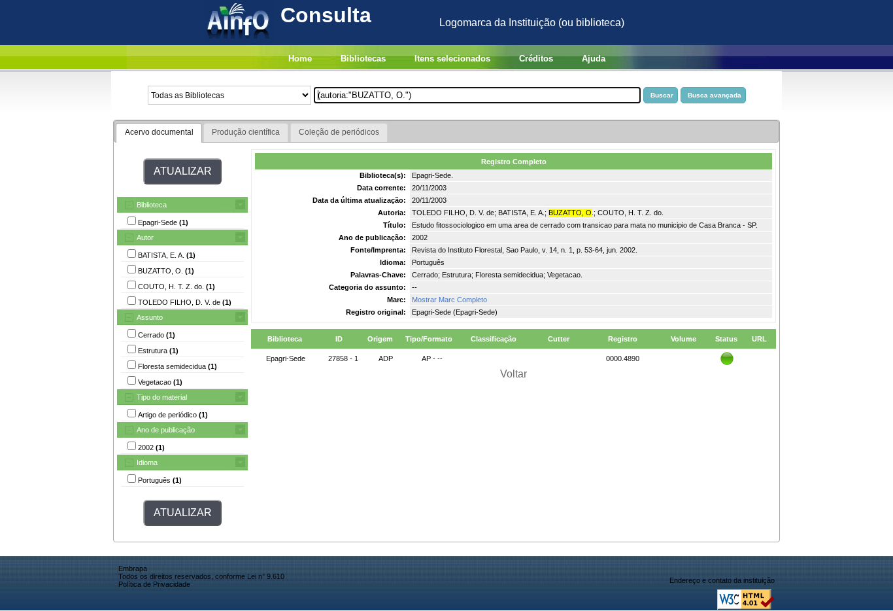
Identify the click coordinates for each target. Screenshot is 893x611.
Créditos (536, 58)
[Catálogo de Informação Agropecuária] (239, 41)
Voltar (513, 373)
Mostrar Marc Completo (449, 300)
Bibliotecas (363, 58)
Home (300, 58)
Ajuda (593, 58)
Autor (145, 237)
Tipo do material (162, 397)
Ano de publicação (166, 430)
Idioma (147, 462)
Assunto (150, 317)
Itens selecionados (452, 58)
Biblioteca (152, 205)
